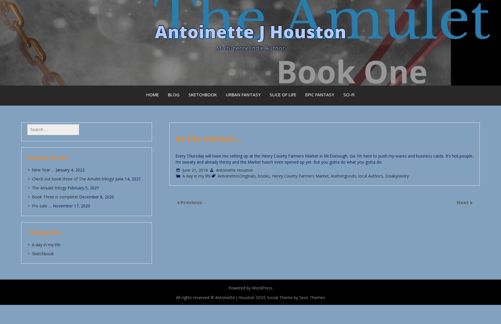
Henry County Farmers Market (300, 176)
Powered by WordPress (250, 288)
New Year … (43, 170)
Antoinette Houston (234, 170)
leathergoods (343, 176)
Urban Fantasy (243, 94)
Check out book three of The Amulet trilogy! (73, 179)
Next (463, 202)
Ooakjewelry (397, 176)
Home (152, 94)
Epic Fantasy (319, 94)
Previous (191, 202)
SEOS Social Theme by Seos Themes (290, 297)
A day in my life (196, 176)
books (264, 176)
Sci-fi (349, 94)
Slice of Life (283, 94)
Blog (173, 94)
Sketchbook (202, 94)
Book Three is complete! (55, 197)
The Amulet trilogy (49, 188)
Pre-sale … (42, 206)
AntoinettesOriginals (237, 176)
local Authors (370, 176)
